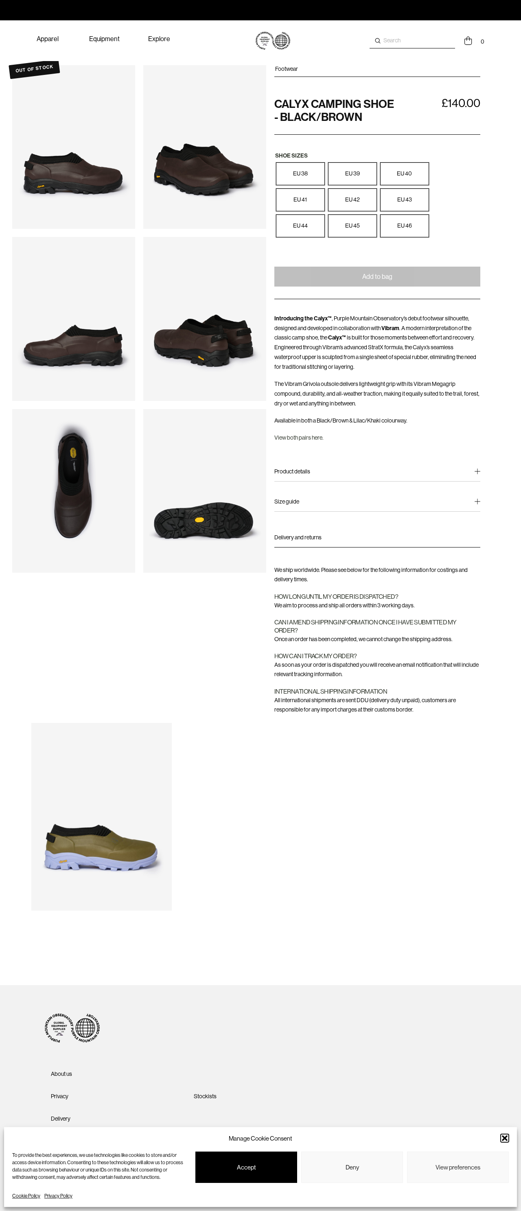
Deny (352, 1167)
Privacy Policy (58, 1196)
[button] (505, 1138)
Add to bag (377, 276)
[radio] (300, 173)
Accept (246, 1167)
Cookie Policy (26, 1196)
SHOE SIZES (291, 155)
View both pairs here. (299, 437)
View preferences (458, 1167)
